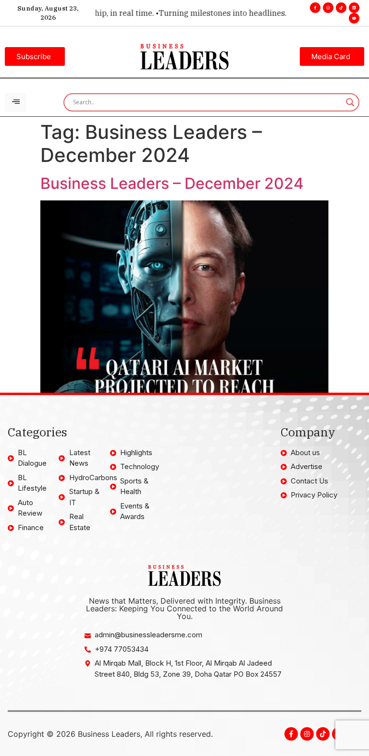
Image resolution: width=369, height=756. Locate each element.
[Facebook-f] (315, 7)
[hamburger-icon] (15, 102)
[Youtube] (354, 18)
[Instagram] (328, 7)
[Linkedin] (354, 7)
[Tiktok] (341, 7)
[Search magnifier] (350, 102)
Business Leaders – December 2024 (172, 183)
